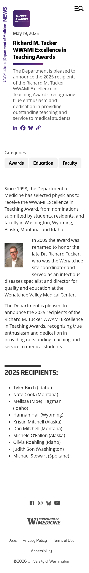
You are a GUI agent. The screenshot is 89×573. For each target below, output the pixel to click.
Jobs (12, 541)
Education (43, 163)
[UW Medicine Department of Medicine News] (5, 84)
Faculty (70, 163)
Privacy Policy (35, 541)
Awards (16, 163)
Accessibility (41, 551)
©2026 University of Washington (41, 562)
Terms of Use (63, 541)
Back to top (73, 562)
